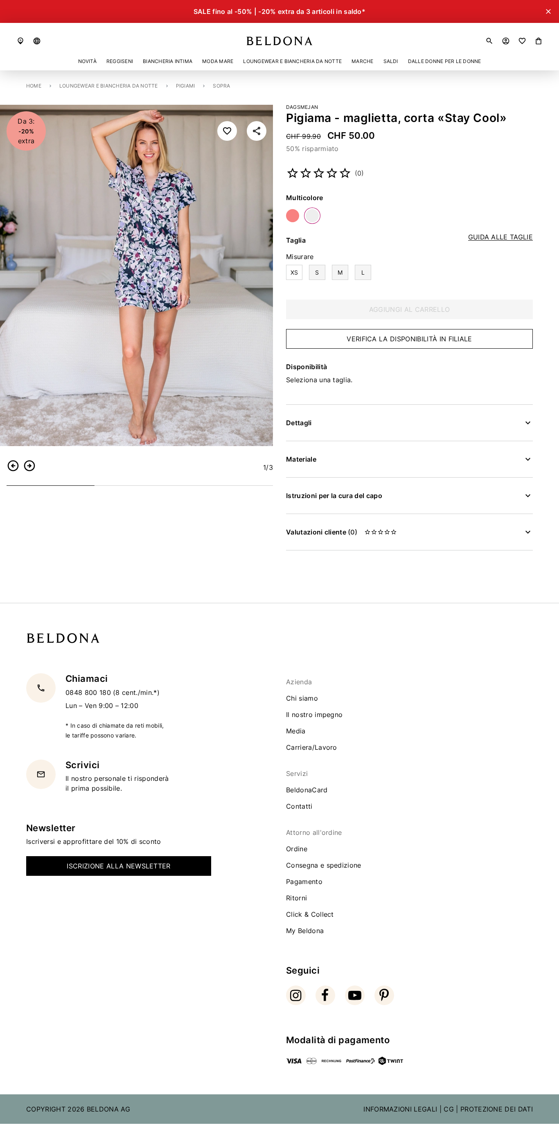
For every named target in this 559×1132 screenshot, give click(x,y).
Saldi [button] (390, 61)
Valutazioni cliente (321, 532)
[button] (37, 41)
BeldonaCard (307, 790)
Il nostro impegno (314, 714)
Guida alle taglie (500, 237)
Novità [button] (87, 61)
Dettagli (299, 423)
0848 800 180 (89, 692)
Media (296, 731)
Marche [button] (362, 61)
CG (449, 1109)
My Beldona (305, 931)
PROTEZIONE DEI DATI (496, 1109)
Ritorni (296, 898)
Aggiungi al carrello (409, 309)
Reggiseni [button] (119, 61)
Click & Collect (310, 914)
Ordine (296, 849)
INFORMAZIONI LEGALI (400, 1109)
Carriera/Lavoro (311, 747)
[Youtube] (355, 995)
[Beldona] (279, 41)
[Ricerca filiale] (20, 41)
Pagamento (304, 881)
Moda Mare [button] (217, 61)
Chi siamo (302, 698)
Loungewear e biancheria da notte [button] (292, 61)
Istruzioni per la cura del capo (334, 496)
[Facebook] (325, 995)
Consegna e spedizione (323, 865)
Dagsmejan (302, 107)
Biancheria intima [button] (167, 61)
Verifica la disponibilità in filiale (409, 339)
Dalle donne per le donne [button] (444, 61)
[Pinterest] (384, 995)
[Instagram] (296, 995)
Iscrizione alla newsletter (118, 866)
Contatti (299, 806)
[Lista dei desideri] (522, 41)
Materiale (301, 459)
